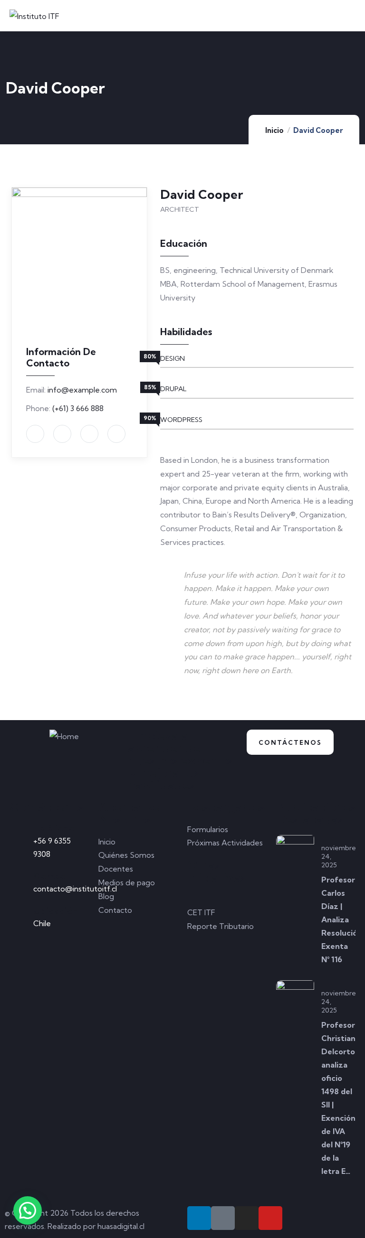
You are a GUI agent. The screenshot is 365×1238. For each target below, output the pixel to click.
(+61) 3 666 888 (78, 408)
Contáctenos (290, 742)
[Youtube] (270, 1218)
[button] (27, 1210)
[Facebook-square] (223, 1218)
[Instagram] (247, 1218)
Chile (42, 923)
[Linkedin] (199, 1218)
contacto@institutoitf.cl (75, 888)
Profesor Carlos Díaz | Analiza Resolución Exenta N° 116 (341, 919)
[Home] (64, 736)
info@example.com (82, 389)
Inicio (274, 130)
